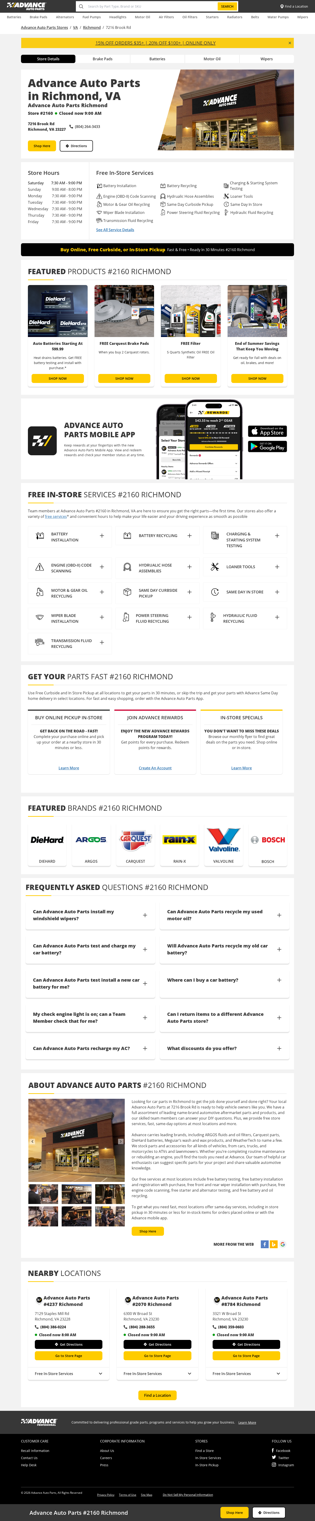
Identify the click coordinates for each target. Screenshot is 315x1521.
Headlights (117, 17)
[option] (57, 336)
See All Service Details (115, 229)
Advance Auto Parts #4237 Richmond (67, 1301)
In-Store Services (208, 1458)
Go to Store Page (68, 1356)
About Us (107, 1450)
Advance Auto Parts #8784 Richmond (244, 1301)
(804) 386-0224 (53, 1327)
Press (104, 1465)
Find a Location (157, 1395)
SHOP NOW (58, 378)
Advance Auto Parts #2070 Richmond (155, 1301)
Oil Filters (189, 17)
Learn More (69, 768)
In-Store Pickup (207, 1465)
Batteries (14, 17)
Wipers (302, 17)
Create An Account (155, 768)
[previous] (32, 1141)
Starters (212, 17)
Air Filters (166, 17)
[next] (121, 1141)
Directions (79, 146)
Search (227, 6)
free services (56, 516)
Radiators (234, 17)
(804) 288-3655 (142, 1327)
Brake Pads (38, 17)
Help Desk (28, 1465)
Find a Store (204, 1450)
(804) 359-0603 (231, 1327)
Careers (106, 1458)
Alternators (65, 17)
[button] (70, 537)
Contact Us (29, 1458)
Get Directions (71, 1344)
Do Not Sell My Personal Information (188, 1495)
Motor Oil (142, 17)
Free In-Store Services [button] (54, 1373)
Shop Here (42, 146)
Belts (255, 17)
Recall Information (35, 1450)
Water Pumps (278, 17)
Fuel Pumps (92, 17)
